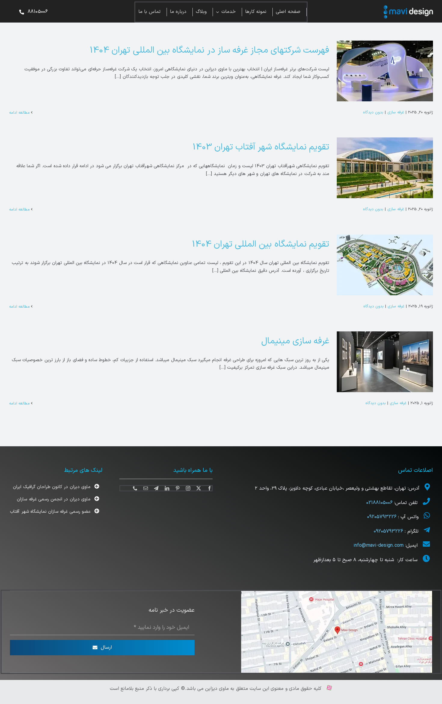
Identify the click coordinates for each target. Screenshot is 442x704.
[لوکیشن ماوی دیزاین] (336, 593)
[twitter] (198, 488)
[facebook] (209, 488)
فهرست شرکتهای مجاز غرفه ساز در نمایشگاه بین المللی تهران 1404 (209, 50)
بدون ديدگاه (373, 112)
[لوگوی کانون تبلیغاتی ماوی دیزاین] (408, 7)
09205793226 (382, 517)
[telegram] (156, 488)
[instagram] (188, 488)
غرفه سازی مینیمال (295, 341)
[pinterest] (177, 488)
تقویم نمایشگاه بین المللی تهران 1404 (260, 244)
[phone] (135, 488)
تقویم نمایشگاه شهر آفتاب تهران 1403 (260, 147)
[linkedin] (167, 488)
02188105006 (380, 502)
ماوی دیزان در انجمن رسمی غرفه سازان (53, 499)
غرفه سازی (395, 112)
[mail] (145, 488)
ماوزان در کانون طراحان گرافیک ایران (51, 487)
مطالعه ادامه (20, 113)
